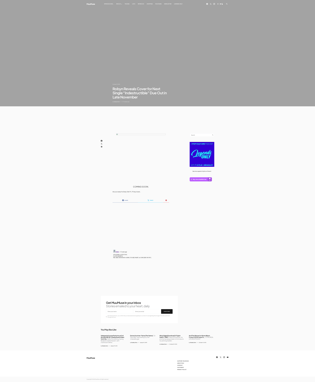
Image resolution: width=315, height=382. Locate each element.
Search (212, 135)
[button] (220, 4)
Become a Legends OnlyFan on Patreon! (202, 171)
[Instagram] (214, 4)
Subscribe (167, 311)
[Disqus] (141, 225)
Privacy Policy (182, 369)
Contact (180, 365)
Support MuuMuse (183, 361)
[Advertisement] (157, 118)
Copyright (180, 367)
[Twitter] (210, 4)
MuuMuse (91, 4)
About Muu (180, 363)
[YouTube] (227, 357)
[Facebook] (207, 4)
